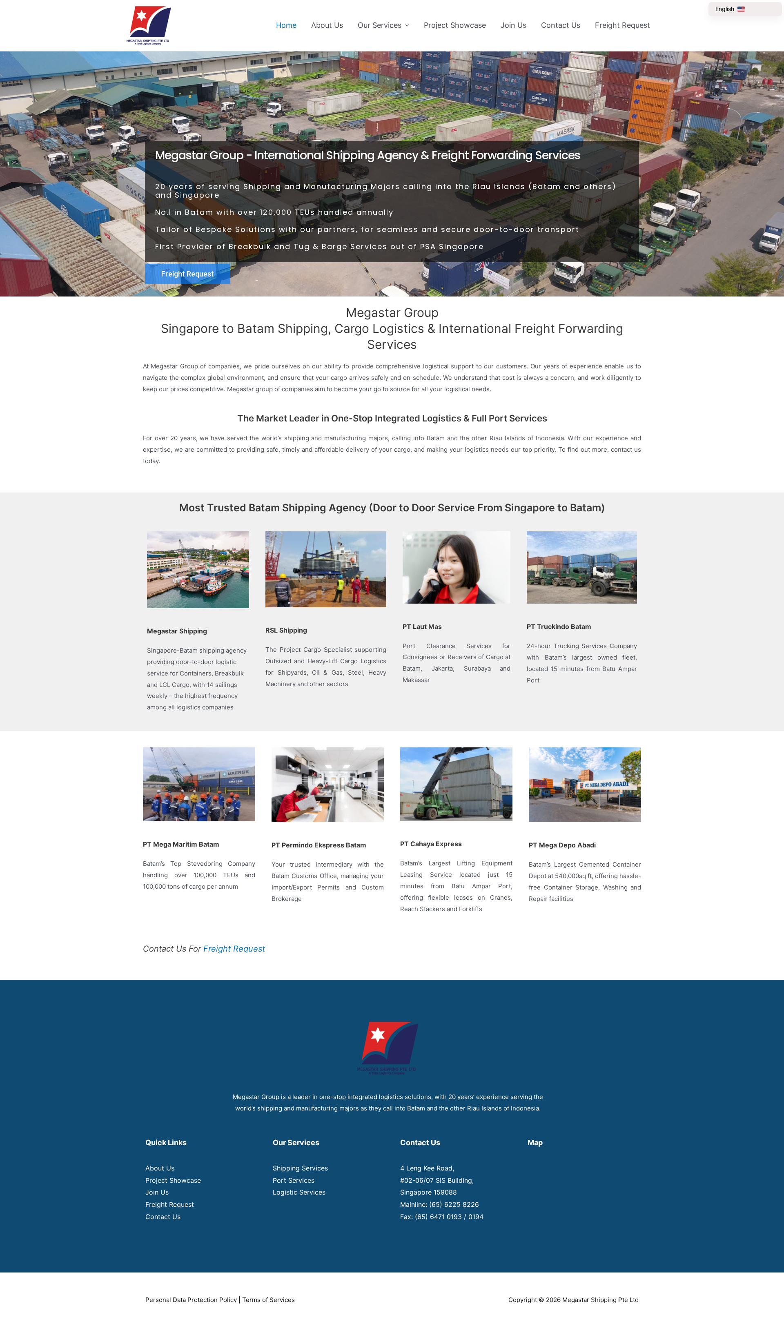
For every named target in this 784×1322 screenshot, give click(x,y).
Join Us (513, 25)
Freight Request (622, 25)
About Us (327, 25)
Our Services (379, 25)
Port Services (293, 1180)
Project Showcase (455, 25)
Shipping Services (300, 1168)
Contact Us (560, 25)
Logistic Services (299, 1192)
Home (286, 25)
